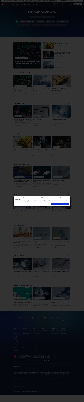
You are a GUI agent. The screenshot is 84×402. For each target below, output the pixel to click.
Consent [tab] (23, 197)
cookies (29, 201)
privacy (32, 201)
